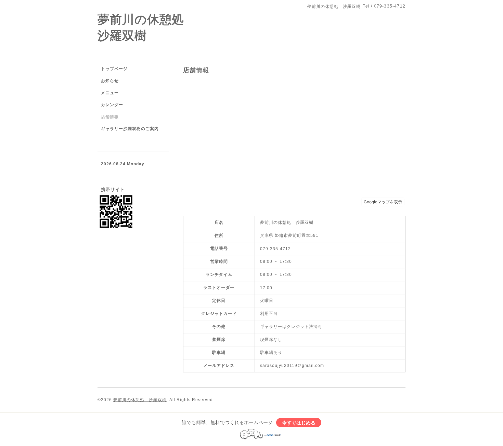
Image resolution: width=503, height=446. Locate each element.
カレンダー (112, 104)
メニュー (110, 92)
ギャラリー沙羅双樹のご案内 (130, 128)
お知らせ (110, 80)
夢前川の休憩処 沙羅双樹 (140, 399)
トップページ (114, 68)
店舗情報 (110, 116)
